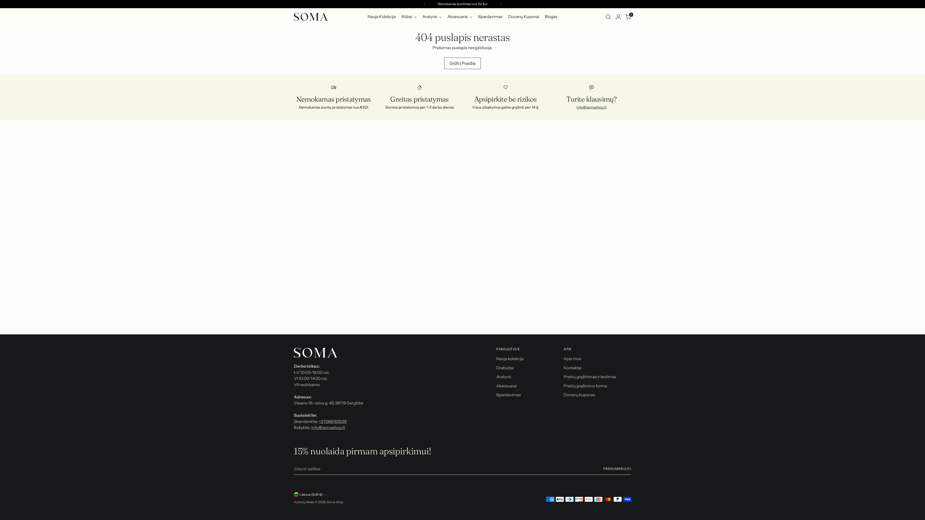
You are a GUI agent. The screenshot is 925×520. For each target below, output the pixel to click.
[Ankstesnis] (424, 4)
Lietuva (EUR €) (311, 494)
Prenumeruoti (617, 469)
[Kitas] (500, 4)
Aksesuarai (506, 386)
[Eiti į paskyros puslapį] (618, 17)
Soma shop (335, 502)
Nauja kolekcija (510, 358)
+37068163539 (333, 421)
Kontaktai (572, 367)
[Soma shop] (311, 17)
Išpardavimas (508, 394)
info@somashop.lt (591, 107)
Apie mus (572, 358)
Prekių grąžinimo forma (585, 386)
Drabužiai (505, 367)
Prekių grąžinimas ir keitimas (590, 376)
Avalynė (503, 376)
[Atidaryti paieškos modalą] (608, 17)
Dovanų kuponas (579, 394)
